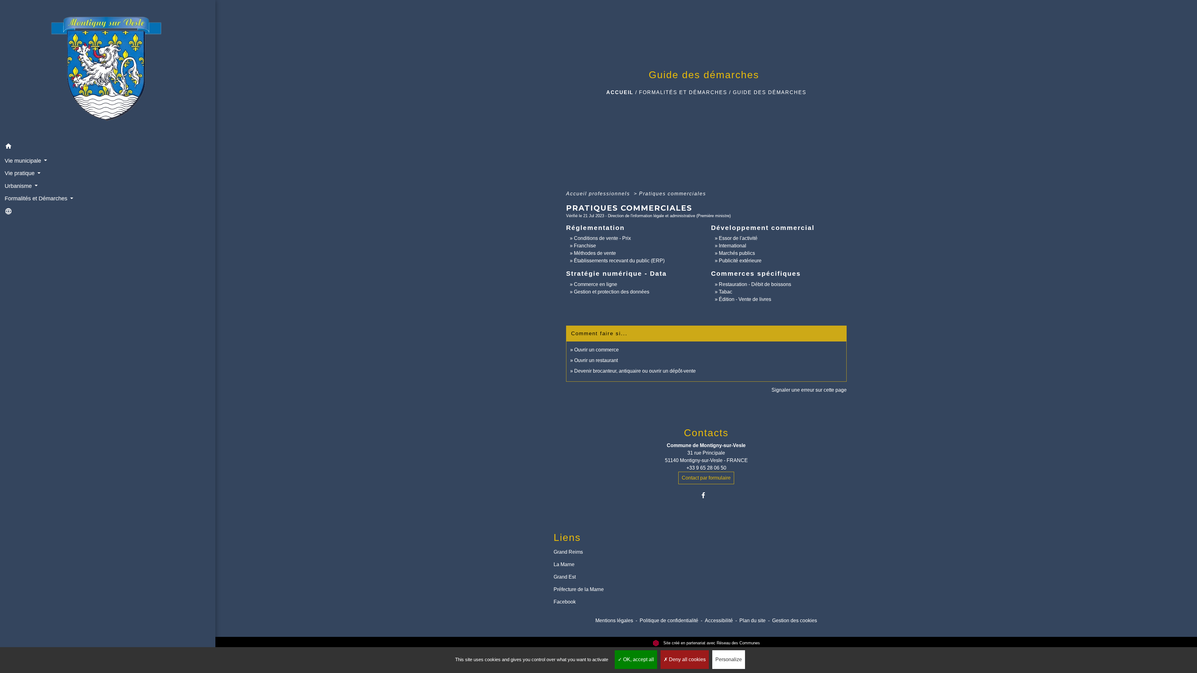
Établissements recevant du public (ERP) (619, 260)
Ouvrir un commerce (596, 349)
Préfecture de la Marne (579, 589)
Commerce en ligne (595, 284)
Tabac (725, 291)
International (732, 245)
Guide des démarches (769, 92)
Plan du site (752, 620)
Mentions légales (614, 620)
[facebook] (706, 495)
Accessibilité (719, 620)
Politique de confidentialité (669, 620)
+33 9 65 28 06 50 (706, 467)
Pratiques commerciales (672, 193)
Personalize (728, 659)
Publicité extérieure (740, 260)
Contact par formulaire (706, 477)
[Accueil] (108, 70)
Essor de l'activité (738, 238)
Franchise (585, 245)
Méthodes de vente (595, 253)
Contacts (706, 432)
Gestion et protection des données (611, 291)
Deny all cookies (687, 659)
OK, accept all (638, 659)
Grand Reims (568, 552)
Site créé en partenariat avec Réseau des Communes (711, 643)
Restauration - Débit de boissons (755, 284)
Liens (567, 537)
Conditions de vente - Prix (602, 238)
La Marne (564, 564)
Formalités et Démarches (683, 92)
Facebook (565, 601)
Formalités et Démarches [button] (37, 198)
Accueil (619, 92)
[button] (108, 147)
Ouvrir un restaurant (596, 360)
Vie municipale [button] (24, 161)
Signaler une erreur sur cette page (809, 390)
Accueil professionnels (599, 193)
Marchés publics (737, 253)
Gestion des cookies (794, 620)
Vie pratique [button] (20, 173)
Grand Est (565, 577)
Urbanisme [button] (19, 186)
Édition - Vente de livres (745, 299)
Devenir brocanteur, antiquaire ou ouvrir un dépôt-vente (635, 371)
